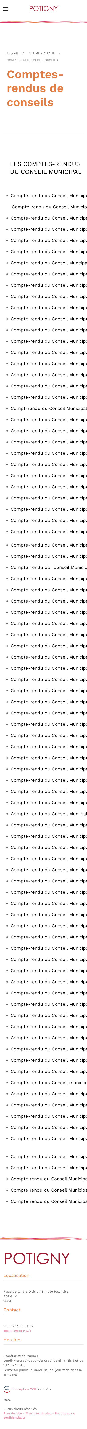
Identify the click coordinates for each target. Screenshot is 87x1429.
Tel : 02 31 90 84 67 (18, 1326)
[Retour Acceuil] (43, 9)
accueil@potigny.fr (17, 1330)
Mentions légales (38, 1413)
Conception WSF (23, 1389)
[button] (5, 9)
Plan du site (12, 1413)
